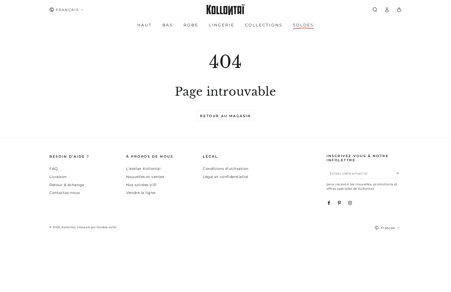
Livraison (58, 176)
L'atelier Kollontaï (143, 168)
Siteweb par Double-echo (96, 227)
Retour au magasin (225, 116)
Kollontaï (68, 227)
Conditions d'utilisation (225, 168)
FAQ (53, 168)
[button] (375, 9)
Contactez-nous (64, 192)
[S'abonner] (399, 173)
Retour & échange (66, 184)
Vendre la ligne (140, 192)
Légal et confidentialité (225, 176)
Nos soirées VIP (141, 184)
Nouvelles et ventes (145, 176)
